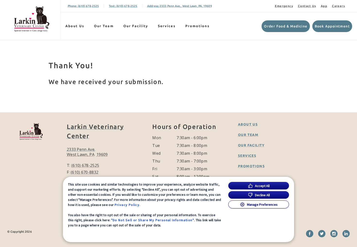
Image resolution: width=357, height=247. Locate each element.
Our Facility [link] (135, 26)
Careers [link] (338, 6)
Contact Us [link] (307, 6)
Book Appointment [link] (332, 26)
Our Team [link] (104, 26)
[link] (31, 19)
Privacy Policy (127, 205)
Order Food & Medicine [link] (285, 26)
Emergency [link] (284, 6)
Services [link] (167, 26)
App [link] (324, 6)
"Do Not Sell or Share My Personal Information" (152, 220)
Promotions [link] (197, 26)
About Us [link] (74, 26)
